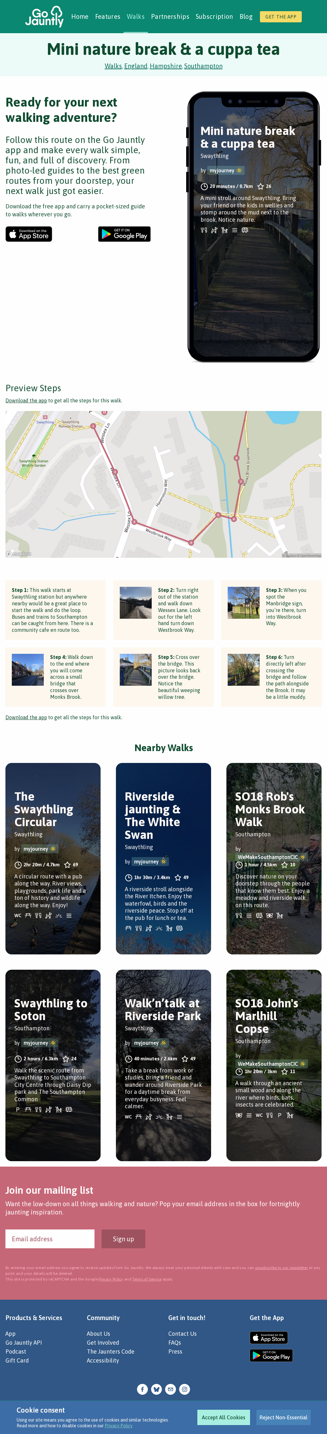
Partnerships (170, 16)
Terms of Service (146, 1279)
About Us (98, 1333)
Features (108, 16)
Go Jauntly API (23, 1342)
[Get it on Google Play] (124, 234)
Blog (246, 16)
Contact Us (182, 1333)
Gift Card (17, 1360)
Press (175, 1351)
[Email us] (170, 1388)
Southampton (203, 66)
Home (80, 16)
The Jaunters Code (110, 1351)
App (10, 1333)
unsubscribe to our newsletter (281, 1268)
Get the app (280, 16)
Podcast (15, 1351)
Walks (136, 16)
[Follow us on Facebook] (142, 1388)
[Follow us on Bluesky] (156, 1388)
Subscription (214, 16)
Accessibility (103, 1360)
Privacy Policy (119, 1425)
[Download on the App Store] (28, 234)
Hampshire (166, 66)
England (136, 66)
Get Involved (103, 1342)
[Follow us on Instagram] (184, 1388)
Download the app (26, 400)
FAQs (174, 1342)
